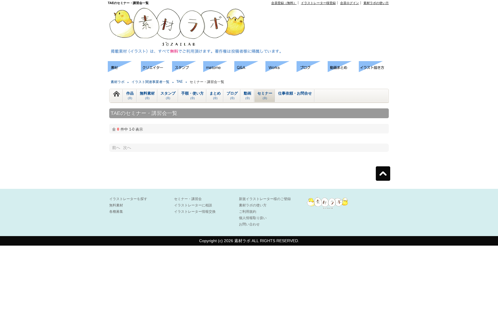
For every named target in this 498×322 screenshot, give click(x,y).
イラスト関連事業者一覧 (150, 82)
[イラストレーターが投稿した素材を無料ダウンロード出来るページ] (124, 70)
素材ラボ (117, 82)
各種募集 (116, 212)
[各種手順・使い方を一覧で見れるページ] (374, 70)
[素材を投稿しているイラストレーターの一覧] (156, 70)
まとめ (215, 95)
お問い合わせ (249, 224)
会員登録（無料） (284, 3)
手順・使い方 (192, 95)
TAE (179, 82)
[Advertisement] (322, 17)
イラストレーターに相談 (193, 205)
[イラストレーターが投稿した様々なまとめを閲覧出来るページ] (218, 70)
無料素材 (147, 95)
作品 (130, 95)
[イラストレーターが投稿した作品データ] (281, 70)
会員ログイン (349, 3)
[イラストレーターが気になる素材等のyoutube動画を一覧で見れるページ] (343, 70)
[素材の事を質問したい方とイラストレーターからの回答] (249, 70)
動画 (248, 95)
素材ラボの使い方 (376, 3)
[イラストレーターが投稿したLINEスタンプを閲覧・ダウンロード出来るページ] (187, 70)
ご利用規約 (247, 212)
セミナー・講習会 (188, 199)
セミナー (264, 95)
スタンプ (168, 95)
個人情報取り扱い (253, 218)
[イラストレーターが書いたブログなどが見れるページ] (312, 70)
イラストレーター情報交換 (195, 212)
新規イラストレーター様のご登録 (265, 199)
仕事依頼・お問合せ (295, 93)
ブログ (232, 95)
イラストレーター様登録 (318, 3)
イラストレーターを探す (128, 199)
